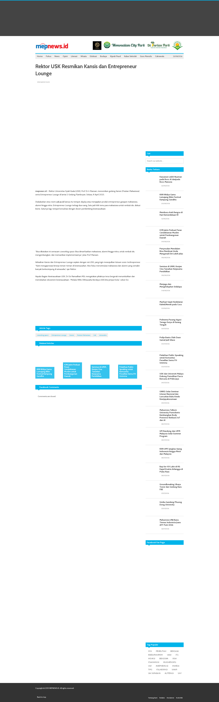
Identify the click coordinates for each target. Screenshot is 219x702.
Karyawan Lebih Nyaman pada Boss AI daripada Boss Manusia (171, 179)
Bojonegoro (169, 662)
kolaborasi (161, 669)
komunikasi (153, 662)
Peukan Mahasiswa (83, 335)
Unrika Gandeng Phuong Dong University (171, 503)
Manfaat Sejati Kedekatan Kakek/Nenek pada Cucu (171, 303)
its (176, 655)
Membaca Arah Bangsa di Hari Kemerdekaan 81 (171, 213)
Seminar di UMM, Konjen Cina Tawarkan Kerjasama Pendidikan (99, 371)
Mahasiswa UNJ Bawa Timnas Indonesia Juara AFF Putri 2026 (170, 522)
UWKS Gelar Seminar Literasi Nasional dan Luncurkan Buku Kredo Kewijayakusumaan (170, 395)
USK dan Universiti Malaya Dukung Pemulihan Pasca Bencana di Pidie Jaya (171, 376)
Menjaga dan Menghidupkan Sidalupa (171, 285)
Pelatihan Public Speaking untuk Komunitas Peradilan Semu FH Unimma (127, 371)
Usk (95, 335)
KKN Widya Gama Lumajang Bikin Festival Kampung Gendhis (44, 372)
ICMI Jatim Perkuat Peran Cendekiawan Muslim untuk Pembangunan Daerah (72, 370)
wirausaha (102, 335)
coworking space (42, 335)
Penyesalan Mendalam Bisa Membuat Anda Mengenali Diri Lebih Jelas (171, 251)
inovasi (151, 658)
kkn (150, 651)
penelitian (161, 651)
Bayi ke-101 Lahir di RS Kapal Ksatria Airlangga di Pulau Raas (171, 469)
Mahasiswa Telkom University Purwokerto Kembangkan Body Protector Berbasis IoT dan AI (170, 415)
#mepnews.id (162, 666)
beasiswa (163, 658)
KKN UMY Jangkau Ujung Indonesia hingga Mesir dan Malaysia (171, 451)
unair (174, 669)
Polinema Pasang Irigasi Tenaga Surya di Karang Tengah (170, 322)
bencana (174, 651)
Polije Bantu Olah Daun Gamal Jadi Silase (170, 338)
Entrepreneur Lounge (59, 335)
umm (169, 655)
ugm (174, 658)
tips (150, 669)
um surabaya (154, 673)
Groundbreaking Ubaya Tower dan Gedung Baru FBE (171, 487)
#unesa (175, 666)
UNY (179, 673)
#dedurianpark (155, 655)
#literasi (169, 673)
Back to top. (41, 697)
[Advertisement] (109, 18)
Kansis (72, 335)
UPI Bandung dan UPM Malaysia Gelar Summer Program (170, 433)
